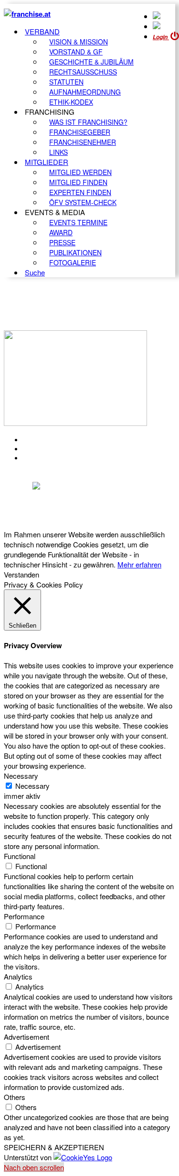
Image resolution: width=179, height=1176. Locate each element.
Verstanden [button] (21, 574)
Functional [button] (19, 856)
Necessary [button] (21, 776)
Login (161, 37)
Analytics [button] (18, 976)
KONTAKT (41, 440)
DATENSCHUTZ (52, 458)
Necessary (32, 786)
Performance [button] (24, 916)
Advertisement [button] (26, 1037)
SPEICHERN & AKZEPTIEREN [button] (54, 1147)
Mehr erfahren (139, 564)
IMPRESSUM (47, 449)
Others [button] (14, 1097)
